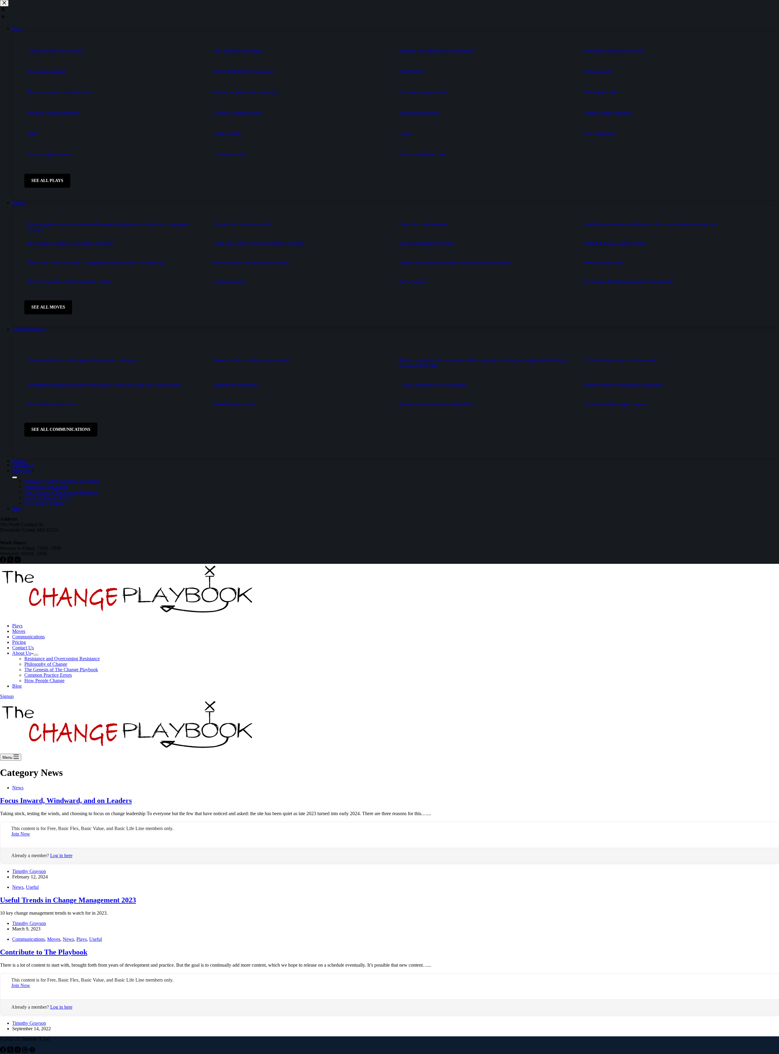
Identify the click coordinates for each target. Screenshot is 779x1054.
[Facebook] (3, 1051)
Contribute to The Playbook (43, 952)
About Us (21, 653)
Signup (7, 696)
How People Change (44, 680)
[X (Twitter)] (11, 1051)
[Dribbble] (25, 1051)
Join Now (20, 833)
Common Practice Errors (48, 675)
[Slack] (32, 1051)
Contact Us (23, 647)
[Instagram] (18, 1051)
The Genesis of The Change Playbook (61, 669)
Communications (28, 636)
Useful (32, 887)
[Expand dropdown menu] (35, 655)
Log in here (61, 855)
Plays (17, 625)
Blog (17, 686)
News (17, 787)
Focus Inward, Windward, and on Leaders (66, 800)
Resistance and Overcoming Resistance (62, 658)
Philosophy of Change (45, 664)
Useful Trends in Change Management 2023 (68, 900)
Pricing (19, 642)
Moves (18, 631)
